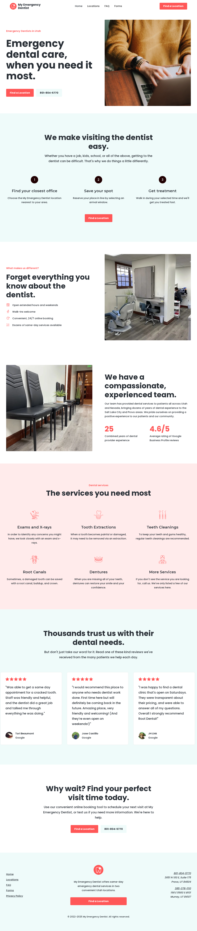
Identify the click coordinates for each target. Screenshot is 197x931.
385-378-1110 (183, 888)
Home (78, 6)
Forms (118, 6)
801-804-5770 (49, 93)
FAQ (107, 6)
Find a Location (173, 6)
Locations (93, 6)
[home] (28, 6)
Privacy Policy (14, 896)
